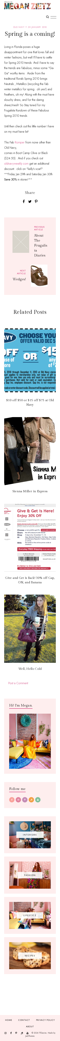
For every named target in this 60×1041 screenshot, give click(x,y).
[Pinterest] (25, 799)
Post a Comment (18, 683)
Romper (19, 142)
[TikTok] (31, 799)
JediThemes (29, 1036)
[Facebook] (11, 799)
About (30, 1026)
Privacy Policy (45, 1020)
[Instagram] (18, 799)
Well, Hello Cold (30, 669)
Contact (24, 1020)
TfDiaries (42, 1032)
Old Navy (19, 27)
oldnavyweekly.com (16, 163)
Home (8, 1020)
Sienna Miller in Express (30, 491)
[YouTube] (37, 799)
